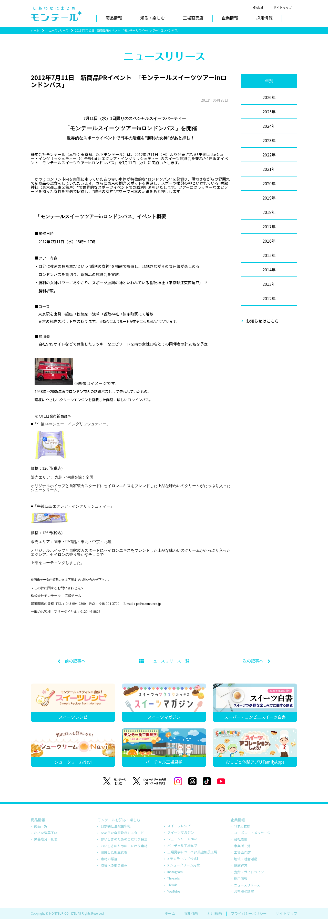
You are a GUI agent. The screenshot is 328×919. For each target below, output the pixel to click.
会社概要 (240, 839)
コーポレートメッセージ (252, 832)
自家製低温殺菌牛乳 (116, 826)
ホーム (35, 30)
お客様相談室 (244, 891)
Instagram (175, 871)
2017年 (269, 226)
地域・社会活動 (245, 858)
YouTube (173, 891)
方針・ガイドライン (249, 871)
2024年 (269, 126)
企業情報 (230, 18)
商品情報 (114, 18)
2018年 (269, 212)
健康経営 (240, 865)
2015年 (269, 255)
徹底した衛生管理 (114, 852)
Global (258, 7)
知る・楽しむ (152, 18)
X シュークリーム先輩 (183, 865)
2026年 (269, 97)
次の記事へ (253, 661)
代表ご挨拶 (242, 826)
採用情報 (264, 18)
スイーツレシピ (179, 825)
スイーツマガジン (180, 832)
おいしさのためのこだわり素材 (124, 845)
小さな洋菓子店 (45, 832)
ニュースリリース (57, 30)
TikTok (172, 884)
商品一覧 (40, 826)
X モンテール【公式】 (183, 858)
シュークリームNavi (182, 838)
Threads (173, 878)
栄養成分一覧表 (45, 839)
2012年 (269, 298)
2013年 (269, 284)
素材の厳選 (109, 858)
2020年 (269, 183)
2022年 (269, 155)
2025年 (269, 111)
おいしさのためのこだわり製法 (124, 839)
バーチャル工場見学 (182, 845)
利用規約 (215, 913)
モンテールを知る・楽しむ (118, 819)
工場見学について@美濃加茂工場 (192, 851)
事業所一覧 (242, 845)
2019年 (269, 198)
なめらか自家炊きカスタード (122, 832)
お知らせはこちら (262, 321)
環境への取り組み (114, 865)
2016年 (269, 241)
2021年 (269, 169)
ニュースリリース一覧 (169, 661)
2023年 (269, 140)
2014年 (269, 269)
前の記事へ (75, 661)
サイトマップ (282, 7)
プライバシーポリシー (249, 913)
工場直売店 (193, 18)
